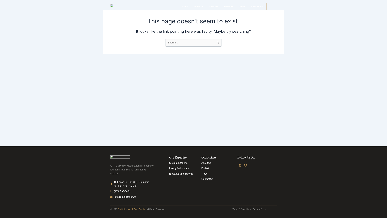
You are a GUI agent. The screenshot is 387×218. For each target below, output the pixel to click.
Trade (242, 6)
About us (198, 6)
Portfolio (228, 6)
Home (185, 6)
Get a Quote (257, 6)
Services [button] (213, 6)
